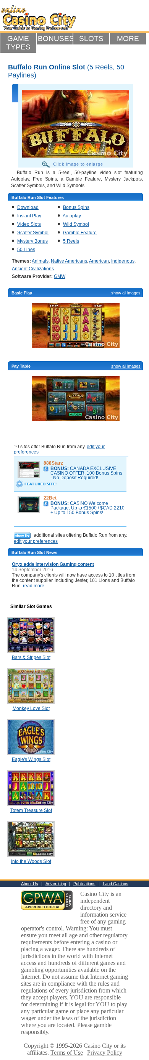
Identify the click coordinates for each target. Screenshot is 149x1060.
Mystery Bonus (32, 241)
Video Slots (29, 224)
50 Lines (26, 249)
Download (28, 207)
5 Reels (71, 241)
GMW (59, 276)
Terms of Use (66, 1052)
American (99, 261)
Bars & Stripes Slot (31, 657)
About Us (29, 883)
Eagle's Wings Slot (31, 759)
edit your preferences (36, 541)
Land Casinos (115, 883)
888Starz (53, 463)
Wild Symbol (76, 224)
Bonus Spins (76, 207)
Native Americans (69, 261)
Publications (84, 883)
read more (33, 585)
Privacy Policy (104, 1052)
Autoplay (72, 216)
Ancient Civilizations (33, 268)
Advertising (55, 883)
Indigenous (122, 261)
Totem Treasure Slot (31, 810)
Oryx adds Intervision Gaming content (53, 564)
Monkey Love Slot (31, 708)
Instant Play (29, 216)
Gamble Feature (80, 232)
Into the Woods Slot (31, 861)
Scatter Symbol (33, 232)
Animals (40, 261)
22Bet (50, 498)
